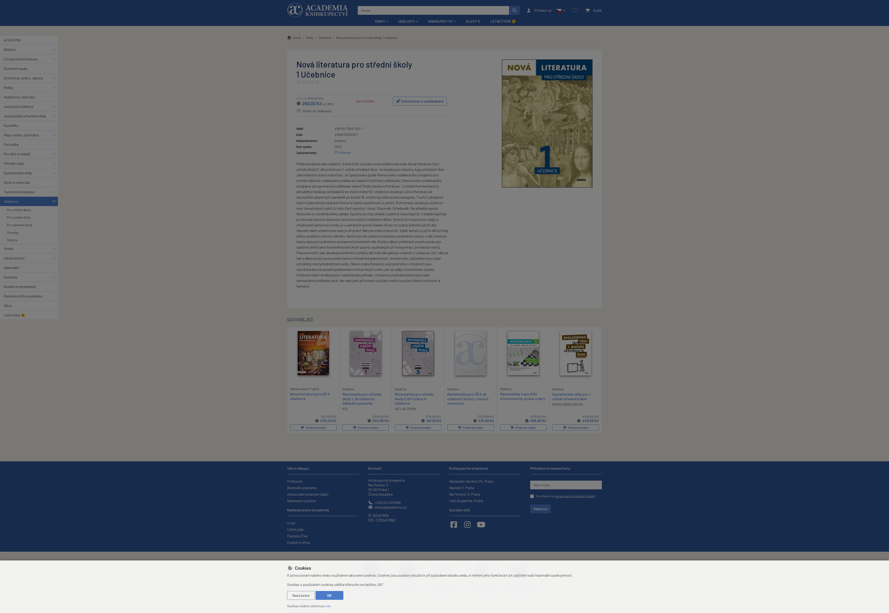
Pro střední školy (19, 210)
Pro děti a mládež (17, 154)
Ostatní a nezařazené (20, 286)
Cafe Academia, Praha (466, 500)
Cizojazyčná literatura (20, 59)
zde (328, 606)
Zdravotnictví (14, 258)
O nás (291, 523)
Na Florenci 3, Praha (464, 494)
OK (329, 595)
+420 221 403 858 (387, 502)
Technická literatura (19, 192)
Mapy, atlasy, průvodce (21, 135)
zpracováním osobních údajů (575, 496)
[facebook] (453, 524)
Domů (297, 38)
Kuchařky (11, 125)
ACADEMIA (12, 40)
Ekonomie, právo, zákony (23, 78)
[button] (560, 10)
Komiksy (10, 277)
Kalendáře (11, 267)
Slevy (8, 305)
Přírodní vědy (14, 163)
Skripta (12, 240)
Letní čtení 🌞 (503, 21)
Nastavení (301, 595)
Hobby (8, 87)
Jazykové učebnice (18, 106)
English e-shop (298, 542)
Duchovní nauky (16, 68)
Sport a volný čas (17, 182)
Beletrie (10, 49)
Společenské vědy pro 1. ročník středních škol (571, 396)
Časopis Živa (297, 536)
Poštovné (294, 481)
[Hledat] (514, 10)
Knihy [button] (380, 21)
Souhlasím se (565, 496)
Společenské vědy (18, 173)
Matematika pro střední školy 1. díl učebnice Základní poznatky (362, 398)
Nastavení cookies (301, 500)
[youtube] (481, 524)
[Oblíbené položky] (575, 10)
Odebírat (540, 509)
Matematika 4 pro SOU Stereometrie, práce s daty (522, 396)
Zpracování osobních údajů (308, 494)
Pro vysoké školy (19, 217)
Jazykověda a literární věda (25, 116)
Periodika (11, 144)
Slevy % (473, 21)
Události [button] (406, 21)
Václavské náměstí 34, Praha (471, 481)
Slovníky (13, 233)
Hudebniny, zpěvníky (19, 97)
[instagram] (467, 524)
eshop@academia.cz (390, 507)
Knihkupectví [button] (440, 21)
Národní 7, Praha (461, 487)
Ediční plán (295, 529)
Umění (9, 248)
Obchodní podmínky (302, 487)
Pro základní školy (19, 225)
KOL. (345, 409)
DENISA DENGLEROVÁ (567, 404)
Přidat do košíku (315, 427)
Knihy (309, 38)
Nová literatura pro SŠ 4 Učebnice (310, 396)
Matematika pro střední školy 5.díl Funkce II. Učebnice (414, 398)
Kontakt (375, 468)
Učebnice (11, 201)
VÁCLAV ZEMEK (405, 409)
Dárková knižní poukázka (23, 296)
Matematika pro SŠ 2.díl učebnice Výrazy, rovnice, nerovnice (468, 398)
